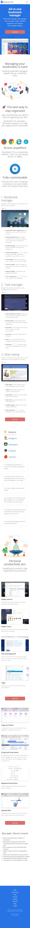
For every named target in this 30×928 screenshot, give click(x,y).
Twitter (15, 906)
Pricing (15, 897)
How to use (15, 892)
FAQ (15, 890)
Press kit (15, 901)
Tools (15, 894)
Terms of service (15, 914)
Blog (15, 903)
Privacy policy (15, 915)
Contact (15, 899)
